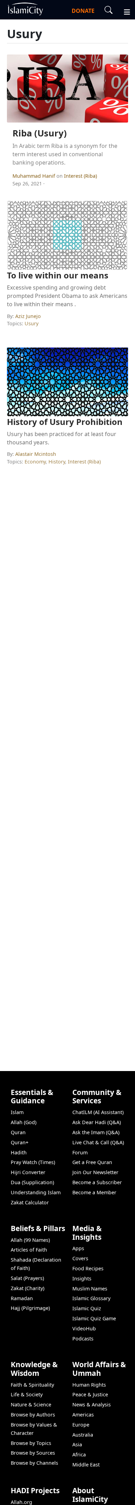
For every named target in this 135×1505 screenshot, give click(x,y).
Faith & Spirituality (32, 1384)
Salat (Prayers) (27, 1278)
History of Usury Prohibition (65, 421)
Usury (31, 323)
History (56, 461)
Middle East (86, 1464)
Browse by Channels (34, 1463)
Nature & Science (31, 1404)
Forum (80, 1152)
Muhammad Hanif (34, 176)
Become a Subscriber (97, 1182)
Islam (17, 1112)
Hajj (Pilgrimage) (30, 1308)
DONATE (83, 11)
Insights (81, 1278)
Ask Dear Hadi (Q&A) (96, 1122)
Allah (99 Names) (30, 1240)
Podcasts (82, 1338)
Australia (82, 1434)
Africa (79, 1454)
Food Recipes (88, 1268)
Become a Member (94, 1192)
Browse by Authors (33, 1414)
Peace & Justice (90, 1394)
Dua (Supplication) (32, 1182)
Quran (18, 1132)
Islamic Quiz (86, 1308)
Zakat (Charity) (27, 1288)
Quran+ (19, 1142)
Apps (78, 1248)
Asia (77, 1444)
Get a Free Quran (92, 1162)
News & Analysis (91, 1404)
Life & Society (27, 1394)
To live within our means (57, 275)
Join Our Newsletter (95, 1172)
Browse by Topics (31, 1443)
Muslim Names (89, 1288)
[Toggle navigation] (124, 11)
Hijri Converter (28, 1172)
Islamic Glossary (91, 1298)
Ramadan (22, 1298)
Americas (83, 1414)
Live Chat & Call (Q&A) (98, 1142)
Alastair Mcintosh (35, 454)
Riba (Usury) (39, 133)
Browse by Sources (33, 1452)
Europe (80, 1424)
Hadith (19, 1152)
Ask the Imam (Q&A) (95, 1132)
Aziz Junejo (28, 316)
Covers (80, 1258)
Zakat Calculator (30, 1202)
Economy (35, 461)
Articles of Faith (29, 1249)
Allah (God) (23, 1122)
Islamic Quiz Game (94, 1318)
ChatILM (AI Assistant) (98, 1112)
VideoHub (84, 1328)
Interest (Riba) (80, 176)
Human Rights (89, 1384)
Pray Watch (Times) (33, 1162)
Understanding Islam (36, 1192)
